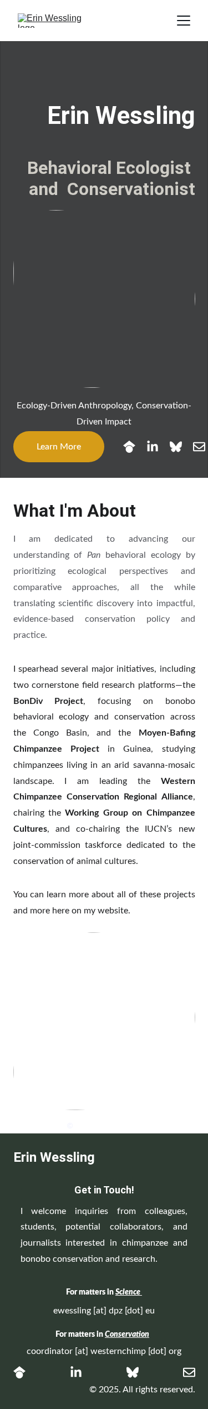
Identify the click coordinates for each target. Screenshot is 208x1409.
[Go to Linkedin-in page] (158, 447)
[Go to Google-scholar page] (134, 447)
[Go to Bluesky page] (181, 447)
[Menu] (183, 21)
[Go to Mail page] (199, 447)
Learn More (59, 446)
